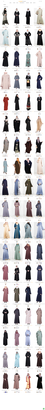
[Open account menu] (39, 1)
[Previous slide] (1, 16)
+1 (19, 198)
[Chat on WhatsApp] (43, 408)
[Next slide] (10, 16)
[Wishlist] (40, 1)
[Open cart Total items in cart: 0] (41, 1)
